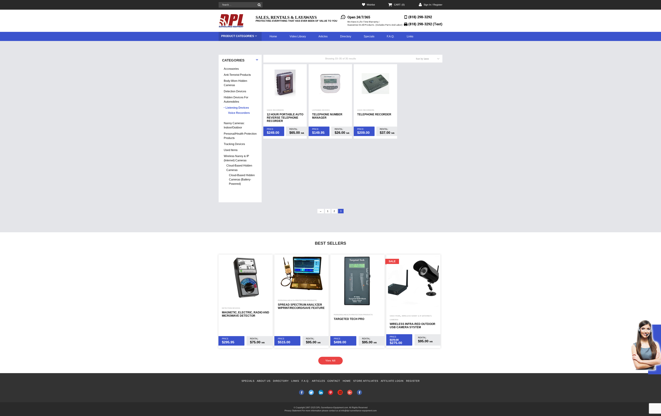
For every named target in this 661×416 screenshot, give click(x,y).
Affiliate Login (392, 380)
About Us (263, 380)
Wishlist (371, 4)
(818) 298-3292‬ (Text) (425, 24)
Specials (369, 36)
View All (330, 360)
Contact (333, 380)
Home (273, 36)
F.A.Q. (390, 36)
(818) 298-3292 (420, 17)
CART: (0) (399, 4)
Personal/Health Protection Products (297, 300)
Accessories (231, 68)
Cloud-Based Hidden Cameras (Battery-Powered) (242, 179)
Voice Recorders (275, 110)
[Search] (259, 5)
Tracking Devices (234, 144)
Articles (323, 36)
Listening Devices (321, 110)
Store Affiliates (365, 380)
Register (413, 380)
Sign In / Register (433, 4)
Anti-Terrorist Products (237, 74)
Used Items (231, 150)
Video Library (298, 36)
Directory (345, 36)
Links (410, 36)
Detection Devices (235, 91)
